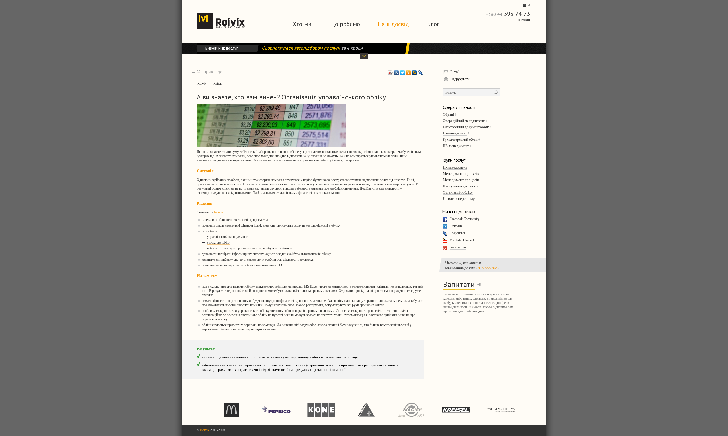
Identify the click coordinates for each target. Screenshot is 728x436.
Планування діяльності (461, 186)
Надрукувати (459, 79)
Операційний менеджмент (464, 121)
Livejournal (457, 233)
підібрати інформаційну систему (241, 254)
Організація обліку (458, 192)
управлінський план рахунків (227, 237)
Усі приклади (209, 71)
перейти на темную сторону (352, 430)
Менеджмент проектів (461, 173)
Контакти (524, 19)
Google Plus (458, 247)
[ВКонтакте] (397, 72)
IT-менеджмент (455, 133)
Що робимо (344, 24)
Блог (433, 24)
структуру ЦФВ (218, 242)
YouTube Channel (462, 240)
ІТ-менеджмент (455, 167)
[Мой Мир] (414, 72)
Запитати (459, 284)
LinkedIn (456, 226)
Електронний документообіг (466, 127)
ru (524, 5)
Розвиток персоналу (459, 198)
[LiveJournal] (420, 72)
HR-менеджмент (456, 146)
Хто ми (302, 24)
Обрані (448, 114)
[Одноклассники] (408, 72)
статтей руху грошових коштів (239, 248)
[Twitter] (403, 72)
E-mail (454, 72)
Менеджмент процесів (461, 180)
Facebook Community (464, 219)
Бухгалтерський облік (460, 139)
